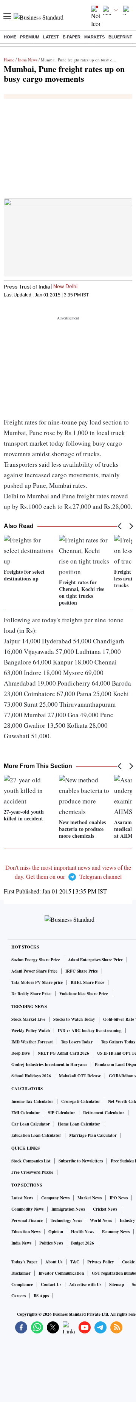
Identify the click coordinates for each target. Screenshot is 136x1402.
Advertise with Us (85, 1284)
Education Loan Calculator (36, 1135)
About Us (53, 1262)
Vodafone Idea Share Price (83, 993)
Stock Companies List (31, 1161)
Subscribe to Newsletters (81, 1161)
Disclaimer (21, 1273)
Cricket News (105, 1209)
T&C (74, 1262)
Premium (29, 37)
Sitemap (116, 1284)
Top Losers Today (77, 1042)
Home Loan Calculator (79, 1124)
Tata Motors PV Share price (37, 982)
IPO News (119, 1197)
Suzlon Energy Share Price (35, 959)
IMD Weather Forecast (32, 1042)
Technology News (66, 1220)
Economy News (116, 1231)
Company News (55, 1197)
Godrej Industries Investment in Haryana (49, 1064)
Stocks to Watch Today (74, 1019)
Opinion (55, 1231)
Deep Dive (20, 1053)
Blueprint (120, 37)
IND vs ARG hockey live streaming (90, 1030)
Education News (25, 1231)
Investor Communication (61, 1273)
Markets (94, 37)
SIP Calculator (61, 1112)
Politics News (51, 1243)
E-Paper (71, 37)
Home (10, 37)
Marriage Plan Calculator (93, 1135)
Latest (51, 37)
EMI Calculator (25, 1112)
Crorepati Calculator (80, 1101)
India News (27, 60)
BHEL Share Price (87, 982)
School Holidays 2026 (31, 1075)
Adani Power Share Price (34, 971)
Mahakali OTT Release (80, 1075)
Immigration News (68, 1209)
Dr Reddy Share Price (31, 993)
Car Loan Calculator (30, 1124)
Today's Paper (24, 1262)
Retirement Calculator (103, 1112)
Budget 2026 (82, 1243)
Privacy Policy (100, 1262)
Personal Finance (27, 1220)
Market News (89, 1197)
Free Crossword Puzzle (32, 1172)
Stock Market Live (28, 1019)
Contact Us (51, 1284)
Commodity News (27, 1209)
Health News (82, 1231)
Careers (18, 1295)
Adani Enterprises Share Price (95, 959)
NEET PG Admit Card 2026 (63, 1053)
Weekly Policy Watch (30, 1030)
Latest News (22, 1197)
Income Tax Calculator (32, 1101)
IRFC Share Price (81, 971)
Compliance (22, 1284)
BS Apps (41, 1295)
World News (101, 1220)
